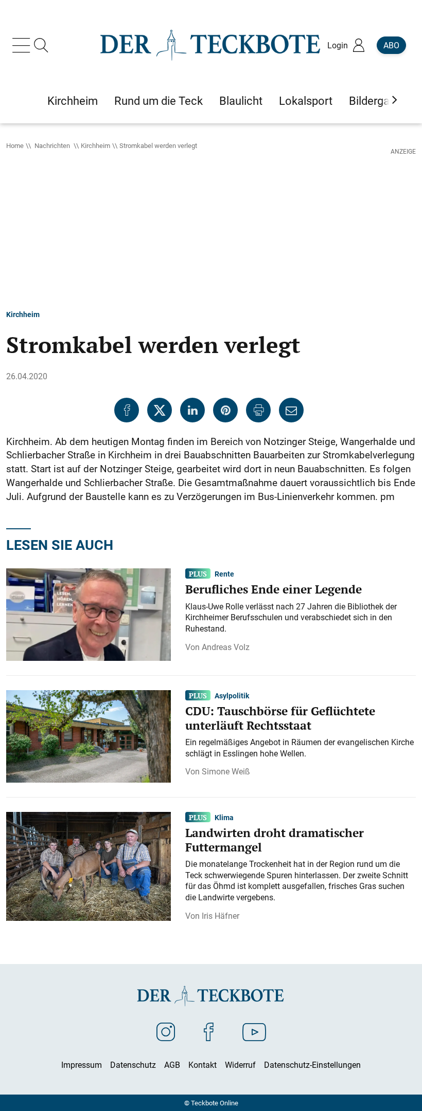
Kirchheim (95, 145)
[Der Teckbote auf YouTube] (254, 1031)
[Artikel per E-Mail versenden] (291, 410)
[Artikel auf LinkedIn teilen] (192, 410)
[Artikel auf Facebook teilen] (126, 410)
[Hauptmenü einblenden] (23, 45)
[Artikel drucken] (258, 410)
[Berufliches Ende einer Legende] (88, 613)
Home (15, 145)
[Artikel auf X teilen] (159, 410)
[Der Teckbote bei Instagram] (165, 1031)
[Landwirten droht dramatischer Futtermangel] (88, 865)
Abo (391, 45)
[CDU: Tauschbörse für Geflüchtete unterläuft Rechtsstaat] (88, 735)
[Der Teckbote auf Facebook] (209, 1031)
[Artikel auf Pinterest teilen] (225, 410)
